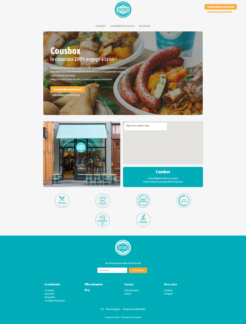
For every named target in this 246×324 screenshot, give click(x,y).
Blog (87, 290)
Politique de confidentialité (134, 309)
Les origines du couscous (122, 26)
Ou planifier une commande (220, 11)
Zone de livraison (131, 290)
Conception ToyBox (112, 317)
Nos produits (50, 297)
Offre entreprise (94, 284)
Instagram (168, 293)
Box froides (144, 26)
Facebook (168, 290)
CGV (102, 309)
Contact (127, 293)
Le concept (101, 26)
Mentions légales (113, 309)
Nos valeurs (49, 293)
